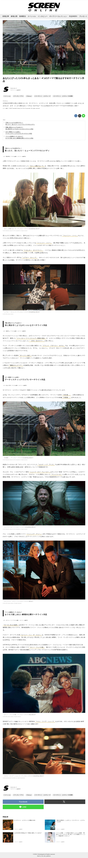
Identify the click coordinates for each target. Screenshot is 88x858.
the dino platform (46, 856)
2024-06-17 (13, 88)
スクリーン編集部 (15, 90)
